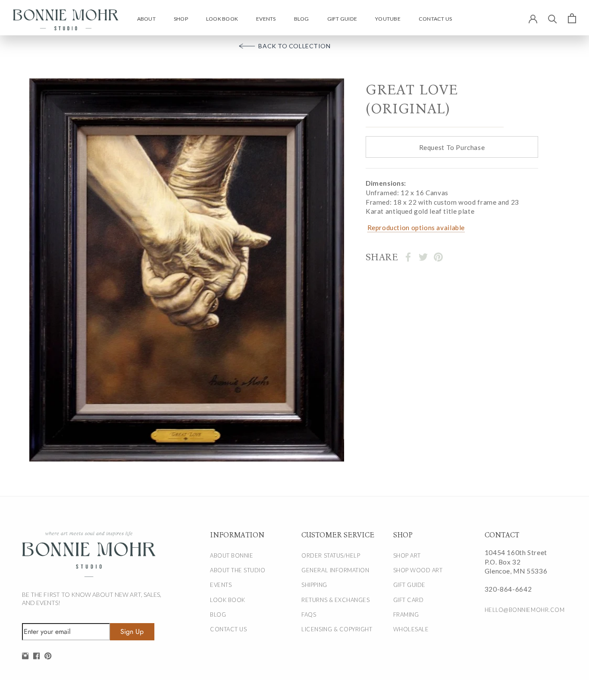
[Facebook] (408, 257)
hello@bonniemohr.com (521, 609)
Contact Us (435, 19)
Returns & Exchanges (335, 599)
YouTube (388, 19)
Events (266, 19)
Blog (301, 19)
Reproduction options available (416, 227)
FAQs (308, 614)
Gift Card (408, 599)
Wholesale (411, 629)
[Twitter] (423, 257)
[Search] (552, 18)
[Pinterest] (438, 257)
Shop (181, 19)
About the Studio (237, 570)
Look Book (222, 19)
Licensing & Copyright (336, 629)
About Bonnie (231, 555)
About (146, 19)
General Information (335, 570)
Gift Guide (342, 19)
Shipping (314, 584)
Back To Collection (294, 46)
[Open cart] (572, 18)
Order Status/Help (330, 555)
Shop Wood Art (418, 570)
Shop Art (407, 555)
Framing (406, 614)
